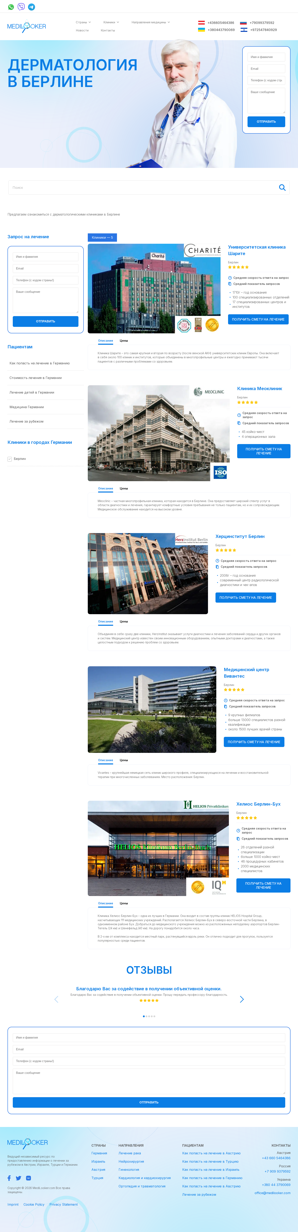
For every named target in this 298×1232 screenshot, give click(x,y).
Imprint (13, 1204)
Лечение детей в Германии (32, 392)
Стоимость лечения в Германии (36, 378)
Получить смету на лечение (258, 319)
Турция (97, 1178)
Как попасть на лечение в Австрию (211, 1153)
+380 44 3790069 (276, 1184)
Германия (99, 1153)
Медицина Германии (27, 407)
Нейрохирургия (131, 1161)
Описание (105, 340)
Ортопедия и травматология (142, 1186)
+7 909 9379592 (277, 1171)
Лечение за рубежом (26, 421)
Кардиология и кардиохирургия (145, 1178)
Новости (82, 30)
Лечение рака (130, 1153)
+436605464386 (220, 23)
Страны (81, 22)
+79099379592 (262, 23)
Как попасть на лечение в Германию (40, 363)
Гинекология (129, 1170)
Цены (124, 340)
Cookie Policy (34, 1204)
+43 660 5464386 (276, 1158)
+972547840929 (263, 30)
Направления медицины (149, 22)
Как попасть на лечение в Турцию (210, 1161)
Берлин (20, 459)
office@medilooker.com (272, 1192)
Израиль (98, 1161)
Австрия (98, 1170)
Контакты (108, 30)
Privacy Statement (63, 1204)
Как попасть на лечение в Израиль (210, 1170)
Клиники (109, 22)
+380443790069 (221, 30)
